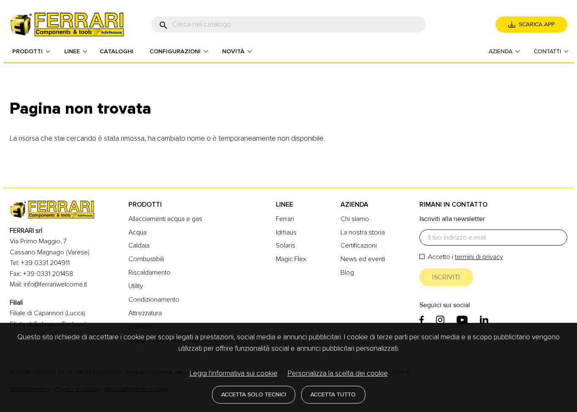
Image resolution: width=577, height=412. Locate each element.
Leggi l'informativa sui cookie (234, 373)
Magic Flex (291, 259)
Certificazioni (358, 245)
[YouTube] (462, 320)
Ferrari (285, 219)
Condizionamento (154, 299)
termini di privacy (479, 257)
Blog (347, 272)
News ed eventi (362, 259)
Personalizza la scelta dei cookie (338, 373)
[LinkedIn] (484, 320)
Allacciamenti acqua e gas (165, 219)
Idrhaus (286, 232)
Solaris (285, 245)
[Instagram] (440, 320)
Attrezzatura (145, 313)
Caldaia (139, 245)
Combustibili (146, 259)
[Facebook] (421, 320)
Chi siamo (354, 219)
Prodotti (145, 204)
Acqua (137, 232)
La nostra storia (362, 232)
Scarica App (537, 24)
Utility (135, 286)
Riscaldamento (149, 272)
